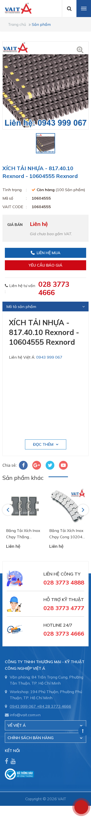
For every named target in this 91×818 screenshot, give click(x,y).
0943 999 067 (49, 357)
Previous (8, 509)
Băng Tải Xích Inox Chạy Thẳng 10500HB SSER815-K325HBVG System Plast (23, 534)
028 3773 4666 (53, 288)
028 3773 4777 (63, 608)
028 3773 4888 (63, 582)
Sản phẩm (41, 24)
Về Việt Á (17, 725)
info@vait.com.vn (25, 714)
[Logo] (16, 7)
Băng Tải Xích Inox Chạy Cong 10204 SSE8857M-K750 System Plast (66, 534)
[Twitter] (50, 465)
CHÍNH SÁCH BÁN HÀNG (31, 737)
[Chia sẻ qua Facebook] (23, 465)
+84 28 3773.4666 (54, 706)
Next (83, 509)
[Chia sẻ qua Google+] (36, 465)
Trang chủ (17, 24)
